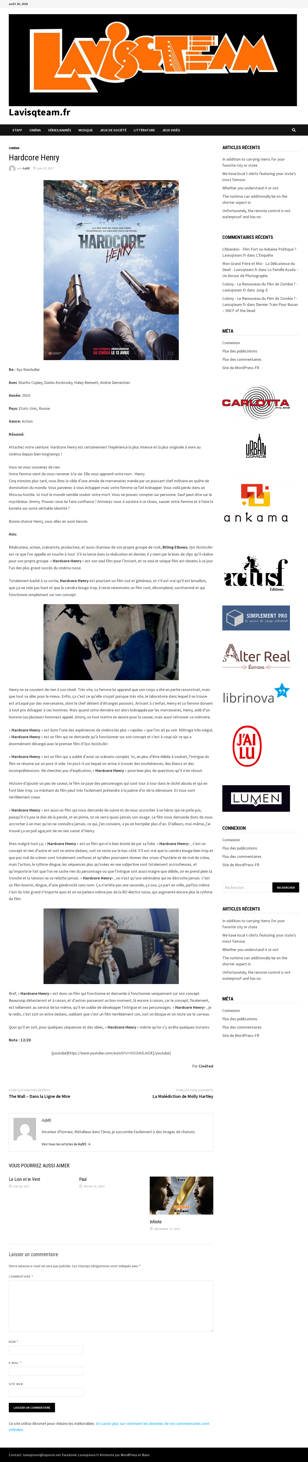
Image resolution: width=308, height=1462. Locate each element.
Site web (16, 1384)
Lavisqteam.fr (39, 112)
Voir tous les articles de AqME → (66, 1144)
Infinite (156, 1221)
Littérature (144, 130)
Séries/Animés (59, 130)
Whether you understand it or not (250, 188)
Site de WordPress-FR (240, 367)
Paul (83, 1179)
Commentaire (21, 1276)
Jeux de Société (113, 130)
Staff (17, 130)
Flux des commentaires (242, 359)
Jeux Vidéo (171, 130)
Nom (13, 1342)
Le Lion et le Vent (24, 1179)
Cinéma (35, 130)
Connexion (231, 342)
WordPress (129, 1455)
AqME (26, 168)
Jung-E (262, 290)
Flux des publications (239, 351)
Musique (85, 130)
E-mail (15, 1363)
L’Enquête (264, 255)
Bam (145, 1455)
